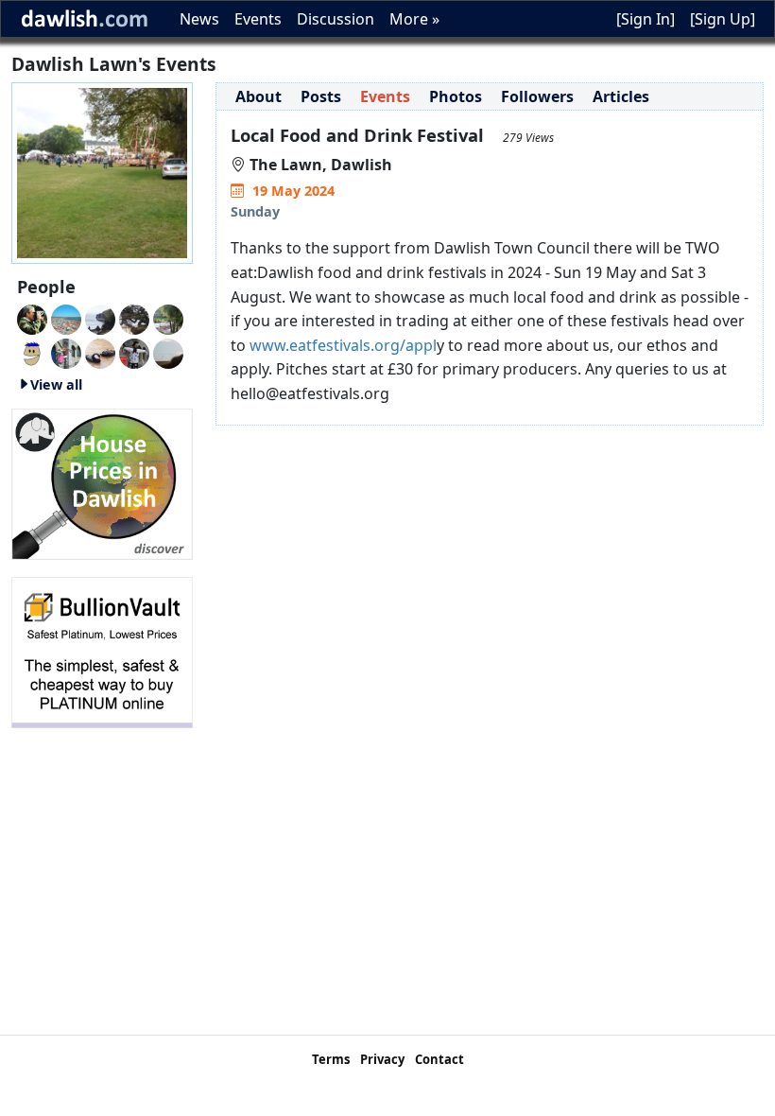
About (258, 96)
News (199, 19)
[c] (66, 351)
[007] (66, 317)
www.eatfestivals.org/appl (341, 345)
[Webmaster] (32, 317)
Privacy (382, 1059)
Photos (455, 96)
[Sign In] (645, 19)
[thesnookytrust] (168, 317)
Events (258, 19)
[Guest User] (100, 317)
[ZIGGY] (134, 317)
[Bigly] (102, 482)
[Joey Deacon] (134, 351)
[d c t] (32, 351)
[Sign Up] (722, 19)
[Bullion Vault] (102, 650)
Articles (621, 96)
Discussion (335, 19)
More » (414, 19)
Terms (331, 1059)
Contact (439, 1059)
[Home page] (102, 171)
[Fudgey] (168, 351)
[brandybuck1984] (100, 351)
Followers (537, 96)
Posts (321, 96)
